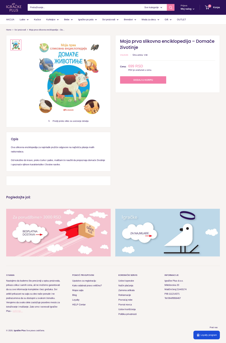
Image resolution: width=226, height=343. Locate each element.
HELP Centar (79, 304)
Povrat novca (125, 304)
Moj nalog (186, 9)
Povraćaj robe (125, 299)
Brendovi (128, 19)
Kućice (37, 19)
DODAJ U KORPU (143, 80)
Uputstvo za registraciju (84, 280)
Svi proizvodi (108, 19)
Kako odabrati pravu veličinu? (87, 285)
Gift (166, 19)
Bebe (66, 19)
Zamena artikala (126, 290)
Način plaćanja (125, 285)
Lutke (22, 19)
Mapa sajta (77, 290)
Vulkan (124, 55)
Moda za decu (149, 19)
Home (8, 30)
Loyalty (75, 299)
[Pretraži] (170, 7)
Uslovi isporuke (126, 280)
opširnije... (18, 311)
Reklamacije (124, 295)
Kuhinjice (50, 19)
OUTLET (181, 19)
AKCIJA (10, 19)
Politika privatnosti (127, 314)
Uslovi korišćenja (127, 309)
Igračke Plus (20, 330)
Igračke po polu (85, 19)
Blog (74, 295)
